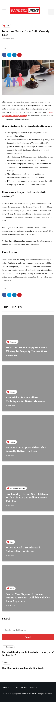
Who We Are (21, 687)
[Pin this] (19, 55)
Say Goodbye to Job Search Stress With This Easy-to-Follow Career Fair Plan (27, 497)
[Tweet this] (9, 55)
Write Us (33, 687)
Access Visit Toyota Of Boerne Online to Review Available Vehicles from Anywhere (28, 597)
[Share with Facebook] (4, 55)
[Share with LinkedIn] (14, 55)
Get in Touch (7, 687)
